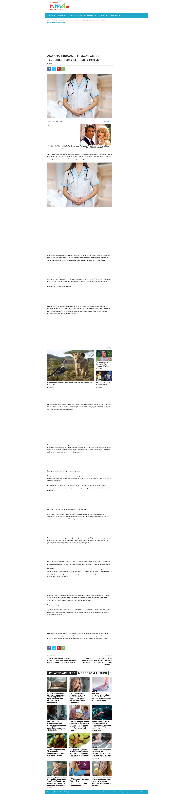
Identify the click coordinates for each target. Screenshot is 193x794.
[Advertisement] (79, 39)
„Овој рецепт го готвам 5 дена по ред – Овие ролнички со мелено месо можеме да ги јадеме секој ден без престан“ (97, 661)
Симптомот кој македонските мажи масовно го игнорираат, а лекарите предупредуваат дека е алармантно (57, 726)
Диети (60, 15)
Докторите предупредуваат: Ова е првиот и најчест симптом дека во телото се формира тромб (101, 696)
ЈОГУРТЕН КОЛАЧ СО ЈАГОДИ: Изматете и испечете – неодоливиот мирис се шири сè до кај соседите (62, 660)
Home (49, 20)
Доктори (72, 775)
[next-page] (111, 673)
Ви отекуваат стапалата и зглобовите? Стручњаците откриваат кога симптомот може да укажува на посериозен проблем (101, 754)
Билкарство (51, 747)
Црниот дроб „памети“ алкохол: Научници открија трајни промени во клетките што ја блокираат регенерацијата (101, 726)
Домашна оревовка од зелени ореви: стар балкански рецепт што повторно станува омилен (56, 753)
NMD (50, 63)
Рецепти (102, 15)
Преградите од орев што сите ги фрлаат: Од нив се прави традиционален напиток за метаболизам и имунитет (79, 753)
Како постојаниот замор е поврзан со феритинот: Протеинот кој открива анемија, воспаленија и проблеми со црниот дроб (79, 726)
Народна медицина (86, 15)
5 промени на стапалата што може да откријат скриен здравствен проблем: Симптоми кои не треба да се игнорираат (57, 697)
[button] (145, 15)
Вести (51, 15)
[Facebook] (49, 69)
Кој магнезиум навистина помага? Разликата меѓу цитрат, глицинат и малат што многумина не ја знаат (102, 781)
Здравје (70, 15)
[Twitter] (54, 69)
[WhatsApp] (63, 69)
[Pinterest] (59, 69)
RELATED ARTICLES (62, 673)
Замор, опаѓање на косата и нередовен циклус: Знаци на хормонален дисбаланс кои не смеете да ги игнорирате (78, 697)
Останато (114, 15)
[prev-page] (108, 673)
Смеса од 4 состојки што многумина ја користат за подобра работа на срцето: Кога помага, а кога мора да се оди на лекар (57, 782)
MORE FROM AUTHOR (92, 673)
